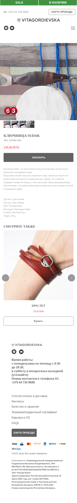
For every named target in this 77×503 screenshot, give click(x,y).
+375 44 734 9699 (17, 11)
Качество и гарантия (25, 406)
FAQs (15, 423)
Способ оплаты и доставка (29, 396)
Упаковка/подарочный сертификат (34, 412)
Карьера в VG (21, 417)
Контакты (18, 401)
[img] (73, 28)
